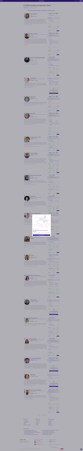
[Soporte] (81, 449)
